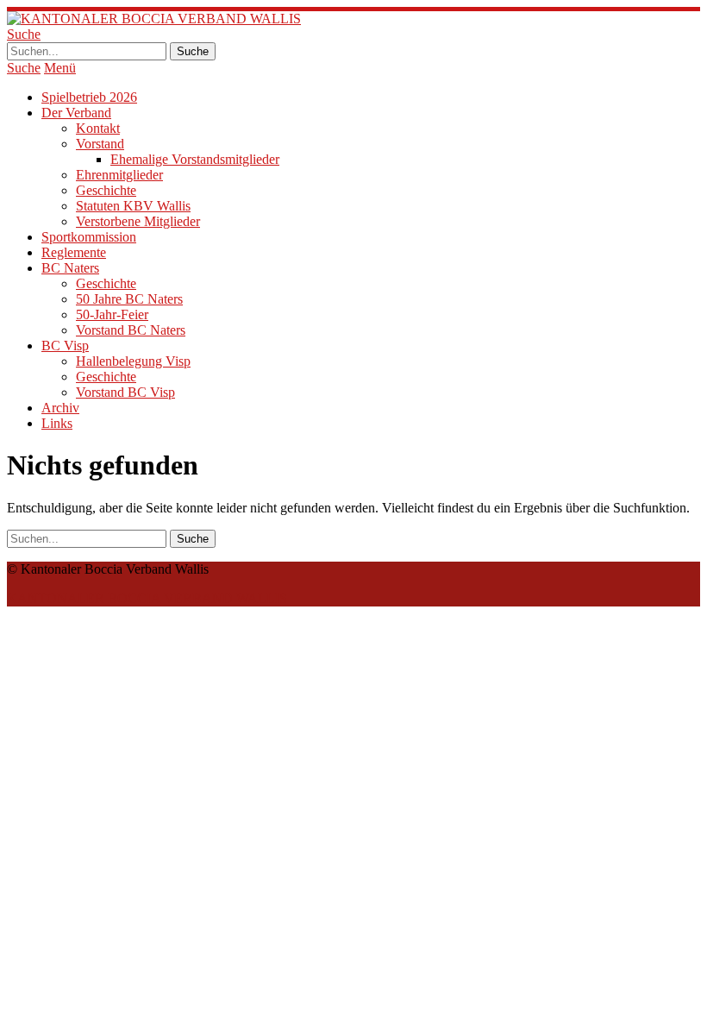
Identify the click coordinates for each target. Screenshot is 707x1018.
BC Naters (70, 268)
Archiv (60, 407)
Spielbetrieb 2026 (89, 97)
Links (56, 423)
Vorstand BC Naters (130, 330)
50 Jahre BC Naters (129, 299)
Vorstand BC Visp (125, 392)
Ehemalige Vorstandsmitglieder (194, 159)
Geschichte (106, 190)
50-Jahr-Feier (112, 314)
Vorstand (100, 143)
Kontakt (98, 128)
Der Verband (76, 112)
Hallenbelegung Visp (133, 361)
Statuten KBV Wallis (133, 205)
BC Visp (65, 345)
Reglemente (73, 252)
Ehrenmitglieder (119, 174)
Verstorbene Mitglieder (138, 221)
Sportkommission (88, 236)
